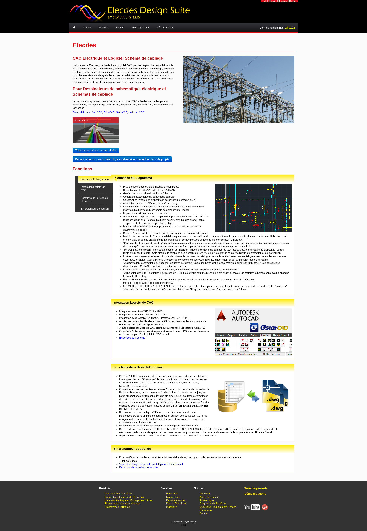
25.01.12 (290, 27)
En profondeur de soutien (95, 208)
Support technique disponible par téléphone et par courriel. (151, 464)
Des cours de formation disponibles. (139, 467)
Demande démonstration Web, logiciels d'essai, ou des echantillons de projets (122, 159)
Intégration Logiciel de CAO (93, 188)
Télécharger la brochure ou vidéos (96, 150)
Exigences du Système (132, 337)
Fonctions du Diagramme (95, 179)
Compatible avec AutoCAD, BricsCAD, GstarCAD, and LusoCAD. (109, 112)
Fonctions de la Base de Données (94, 199)
